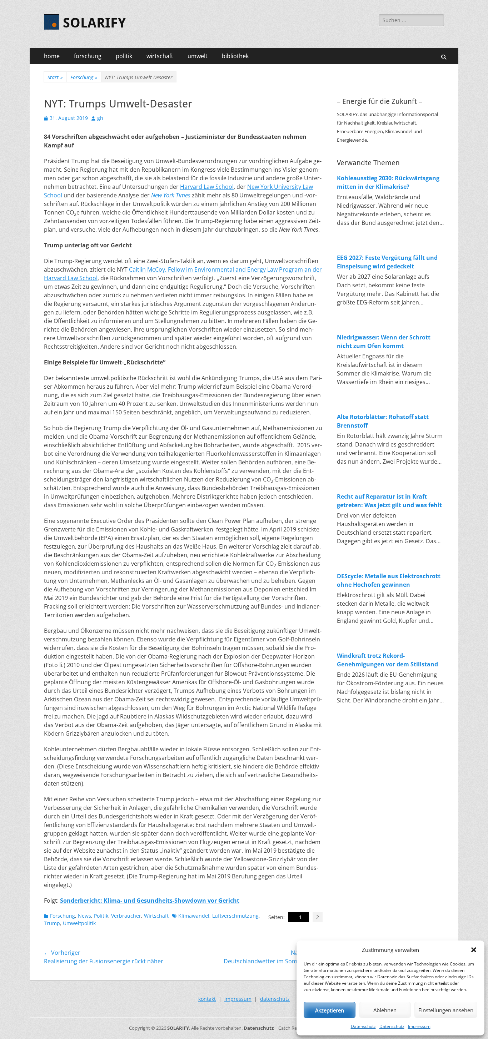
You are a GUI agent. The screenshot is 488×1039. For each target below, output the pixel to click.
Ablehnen (385, 1010)
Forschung (84, 77)
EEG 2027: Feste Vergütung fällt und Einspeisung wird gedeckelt (387, 262)
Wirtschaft (156, 915)
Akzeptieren (329, 1010)
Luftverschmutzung (235, 915)
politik (124, 56)
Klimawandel (193, 915)
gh (100, 118)
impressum (238, 998)
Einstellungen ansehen (445, 1010)
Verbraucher (126, 915)
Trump (52, 923)
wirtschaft (159, 56)
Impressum (419, 1026)
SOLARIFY (94, 23)
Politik (101, 915)
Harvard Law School (207, 187)
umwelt (198, 56)
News (84, 915)
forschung (87, 56)
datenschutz (275, 998)
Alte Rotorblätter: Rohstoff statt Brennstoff (383, 421)
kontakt (207, 998)
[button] (473, 949)
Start (55, 77)
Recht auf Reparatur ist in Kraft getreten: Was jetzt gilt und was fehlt (389, 501)
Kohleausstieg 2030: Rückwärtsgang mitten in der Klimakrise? (388, 182)
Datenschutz (363, 1026)
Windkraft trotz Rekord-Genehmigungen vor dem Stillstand (387, 660)
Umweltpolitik (79, 923)
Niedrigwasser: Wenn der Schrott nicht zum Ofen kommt (383, 341)
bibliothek (235, 56)
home (52, 56)
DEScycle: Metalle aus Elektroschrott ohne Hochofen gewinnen (388, 580)
